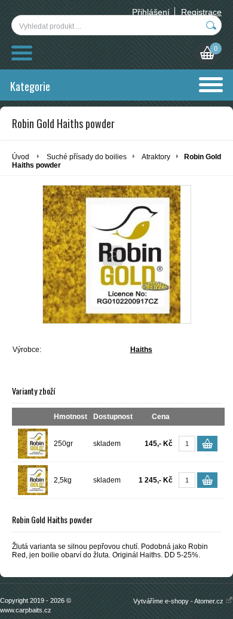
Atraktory (156, 157)
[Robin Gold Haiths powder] (116, 254)
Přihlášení (151, 12)
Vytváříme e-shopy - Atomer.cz (179, 601)
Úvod (20, 157)
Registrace (201, 12)
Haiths (141, 349)
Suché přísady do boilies (87, 157)
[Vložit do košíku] (207, 443)
